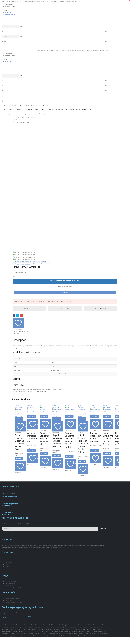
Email (21, 315)
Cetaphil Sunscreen (53, 636)
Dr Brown (95, 625)
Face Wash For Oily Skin (49, 627)
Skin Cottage (64, 636)
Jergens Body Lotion (102, 633)
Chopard (100, 629)
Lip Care (37, 625)
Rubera (6, 636)
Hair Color (71, 636)
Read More (19, 419)
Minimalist (59, 627)
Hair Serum (73, 625)
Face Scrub (23, 633)
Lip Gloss (102, 625)
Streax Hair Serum (78, 633)
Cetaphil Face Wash (34, 633)
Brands (14, 106)
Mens (49, 109)
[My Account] (2, 18)
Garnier (43, 633)
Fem (84, 629)
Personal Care (73, 109)
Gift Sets (34, 106)
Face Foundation (76, 629)
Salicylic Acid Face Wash (22, 636)
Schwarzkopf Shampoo (100, 631)
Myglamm (89, 631)
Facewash (81, 631)
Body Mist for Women (30, 631)
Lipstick (58, 625)
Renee (68, 629)
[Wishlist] (2, 22)
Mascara (96, 627)
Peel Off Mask (5, 633)
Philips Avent (80, 636)
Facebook (14, 315)
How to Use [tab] (19, 336)
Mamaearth (43, 636)
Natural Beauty (60, 109)
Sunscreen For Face (59, 629)
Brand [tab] (17, 333)
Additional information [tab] (22, 331)
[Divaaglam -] (15, 102)
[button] (55, 10)
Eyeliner (31, 627)
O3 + (12, 629)
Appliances (85, 109)
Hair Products (44, 625)
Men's (28, 114)
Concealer (80, 625)
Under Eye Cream (32, 629)
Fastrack (17, 629)
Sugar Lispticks (64, 631)
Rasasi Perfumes (6, 631)
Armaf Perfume (34, 636)
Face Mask (88, 625)
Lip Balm (51, 625)
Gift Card (45, 106)
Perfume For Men (28, 625)
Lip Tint (24, 629)
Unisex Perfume (6, 625)
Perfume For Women (17, 625)
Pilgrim (90, 627)
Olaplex (21, 631)
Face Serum (89, 636)
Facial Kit (17, 627)
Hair (10, 109)
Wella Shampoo (54, 631)
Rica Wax (41, 629)
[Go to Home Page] (13, 117)
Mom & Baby (39, 109)
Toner (66, 627)
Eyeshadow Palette (74, 627)
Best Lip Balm (14, 633)
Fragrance (19, 109)
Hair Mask (37, 627)
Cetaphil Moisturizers (66, 633)
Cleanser (84, 627)
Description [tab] (19, 329)
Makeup (29, 109)
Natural (32, 114)
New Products (24, 106)
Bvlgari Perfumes (91, 629)
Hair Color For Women (52, 633)
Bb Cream (24, 627)
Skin (4, 109)
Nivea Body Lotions (90, 633)
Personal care (38, 114)
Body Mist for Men (43, 631)
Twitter (17, 315)
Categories (6, 106)
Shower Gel (49, 629)
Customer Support (10, 6)
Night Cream (74, 631)
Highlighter (65, 625)
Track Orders (9, 4)
